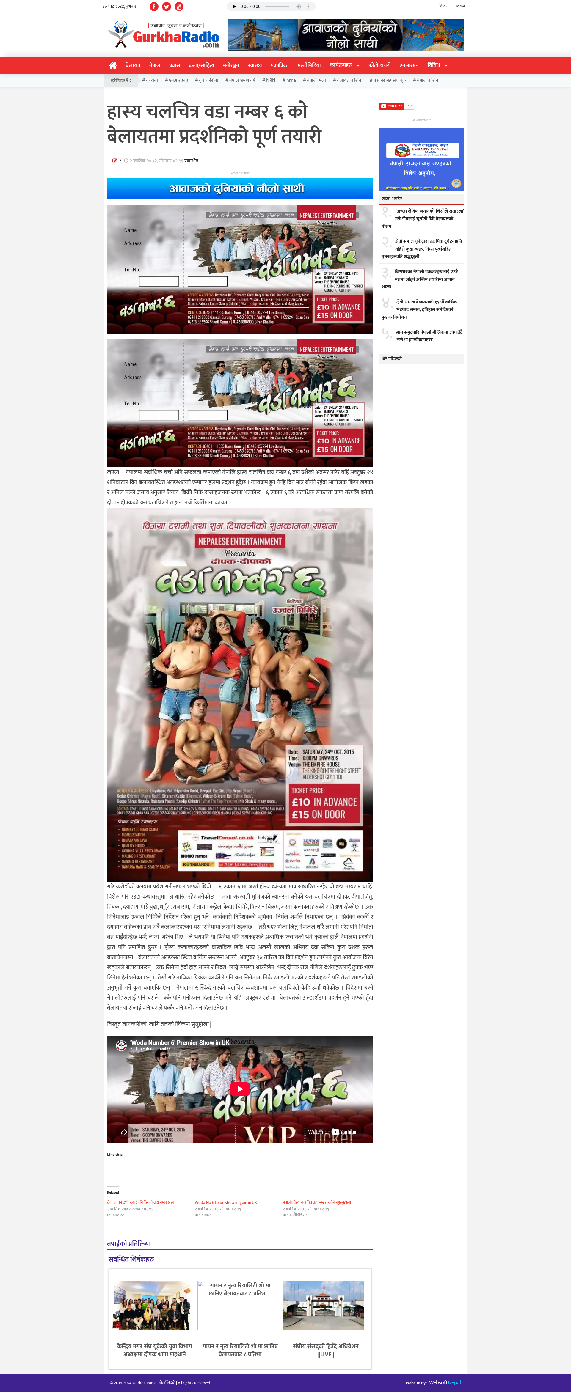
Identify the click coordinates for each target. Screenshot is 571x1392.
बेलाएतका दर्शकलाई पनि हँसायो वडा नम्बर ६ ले (140, 1202)
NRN (270, 80)
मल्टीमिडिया (309, 65)
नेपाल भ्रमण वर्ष (242, 80)
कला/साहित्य (201, 65)
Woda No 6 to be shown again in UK (226, 1202)
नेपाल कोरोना (428, 80)
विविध (443, 6)
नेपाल (154, 65)
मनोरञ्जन (231, 65)
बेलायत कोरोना (350, 80)
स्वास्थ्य (255, 65)
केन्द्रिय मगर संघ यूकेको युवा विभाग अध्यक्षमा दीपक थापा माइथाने (154, 1350)
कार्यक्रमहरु (341, 65)
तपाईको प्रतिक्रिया (129, 1244)
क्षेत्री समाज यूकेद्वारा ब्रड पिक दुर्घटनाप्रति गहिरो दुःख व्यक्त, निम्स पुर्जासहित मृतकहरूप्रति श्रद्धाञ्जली (422, 249)
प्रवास (174, 65)
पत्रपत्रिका (280, 65)
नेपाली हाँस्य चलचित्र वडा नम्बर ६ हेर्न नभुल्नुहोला (317, 1202)
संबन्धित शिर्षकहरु (131, 1259)
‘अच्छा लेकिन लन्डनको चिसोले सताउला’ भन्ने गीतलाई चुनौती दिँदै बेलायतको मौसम (423, 218)
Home (459, 6)
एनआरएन (409, 65)
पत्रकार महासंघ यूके (390, 80)
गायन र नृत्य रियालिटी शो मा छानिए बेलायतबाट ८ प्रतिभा (240, 1350)
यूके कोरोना (208, 80)
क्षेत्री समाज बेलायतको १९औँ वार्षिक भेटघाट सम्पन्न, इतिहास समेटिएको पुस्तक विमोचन (419, 309)
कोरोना (152, 80)
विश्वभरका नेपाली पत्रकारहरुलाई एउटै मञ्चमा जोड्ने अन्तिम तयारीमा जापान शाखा (420, 279)
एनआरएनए (178, 80)
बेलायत (133, 65)
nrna (291, 80)
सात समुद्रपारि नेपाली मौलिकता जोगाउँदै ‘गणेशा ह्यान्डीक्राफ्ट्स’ (429, 336)
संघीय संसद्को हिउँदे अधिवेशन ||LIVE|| (326, 1350)
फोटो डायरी (379, 65)
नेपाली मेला (316, 80)
